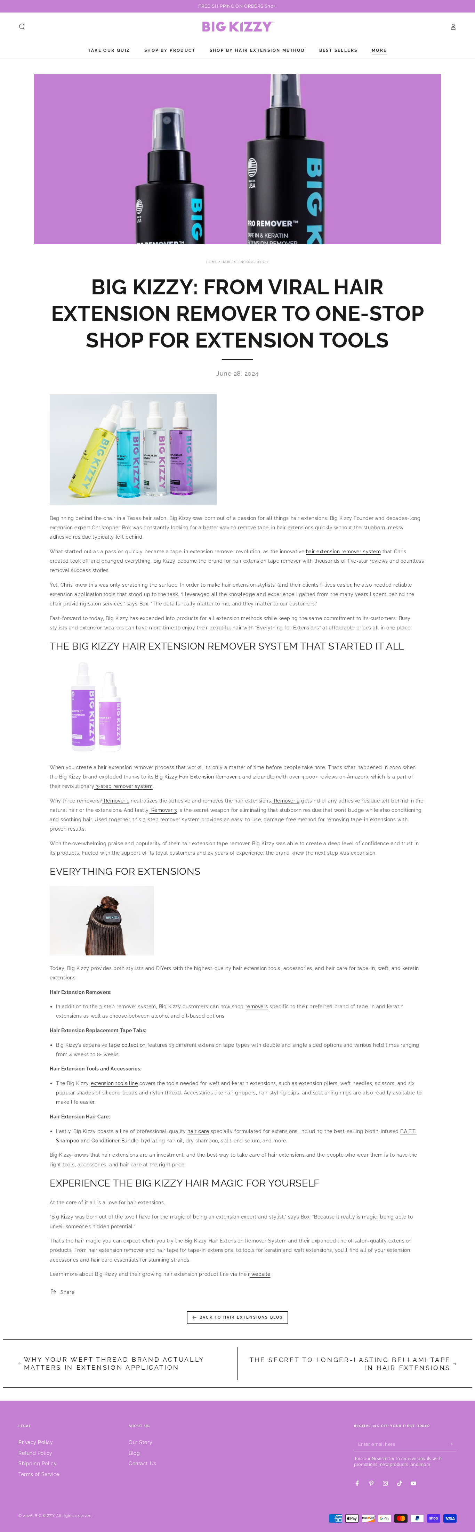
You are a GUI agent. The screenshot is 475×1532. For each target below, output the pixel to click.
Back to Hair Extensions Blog (241, 1317)
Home (211, 262)
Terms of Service (38, 1474)
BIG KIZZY (44, 1516)
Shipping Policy (37, 1463)
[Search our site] (22, 27)
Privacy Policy (35, 1442)
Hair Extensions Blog (243, 262)
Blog (134, 1453)
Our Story (140, 1442)
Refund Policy (35, 1453)
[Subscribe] (453, 1444)
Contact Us (142, 1463)
